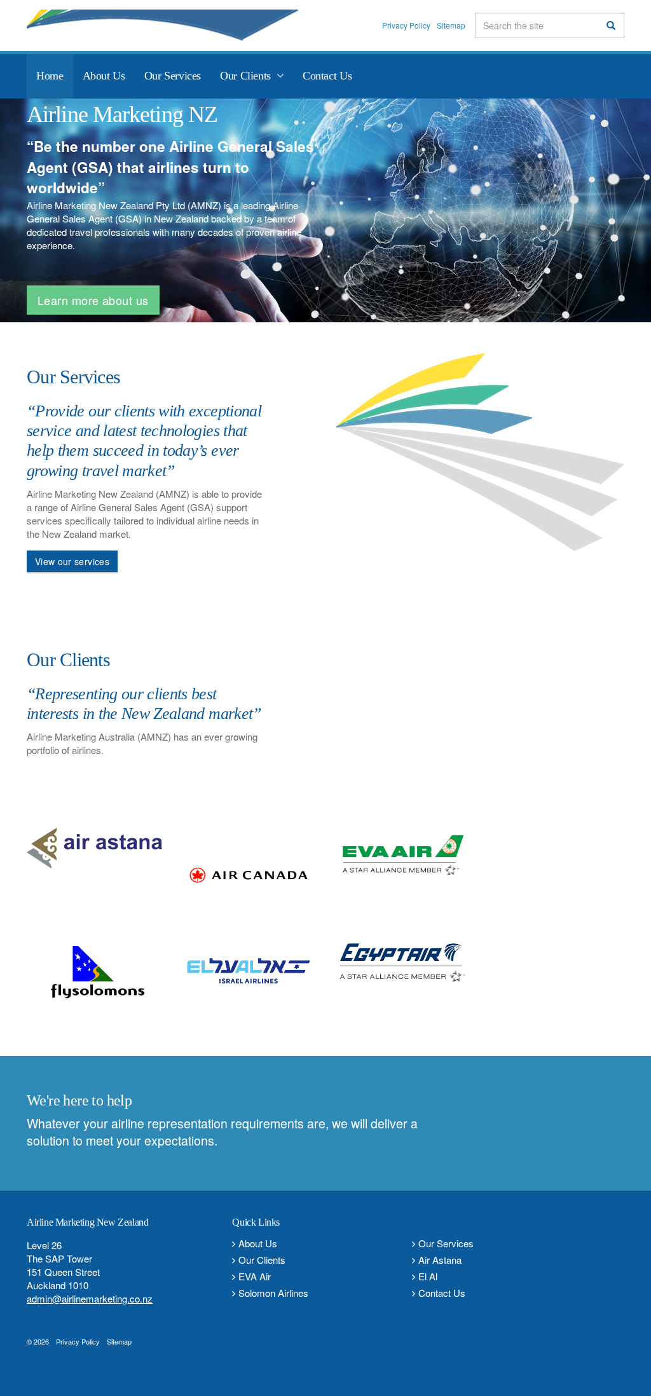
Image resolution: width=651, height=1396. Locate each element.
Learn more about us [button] (93, 300)
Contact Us (441, 1292)
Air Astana (440, 1259)
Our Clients (261, 1259)
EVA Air (254, 1276)
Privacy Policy (406, 25)
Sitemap (451, 25)
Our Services (446, 1243)
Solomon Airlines (273, 1292)
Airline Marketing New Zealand (182, 25)
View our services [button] (72, 561)
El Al (427, 1276)
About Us (257, 1243)
